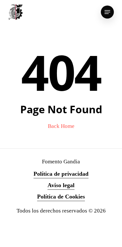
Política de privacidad (61, 174)
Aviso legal (61, 185)
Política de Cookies (61, 196)
